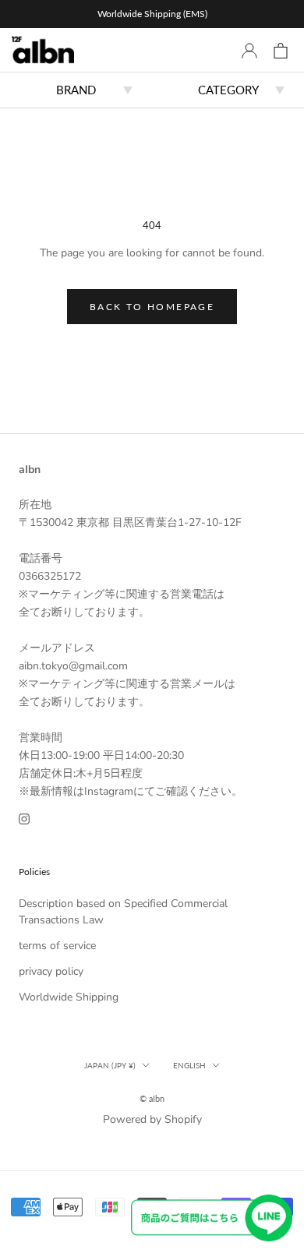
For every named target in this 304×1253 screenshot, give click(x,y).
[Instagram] (24, 818)
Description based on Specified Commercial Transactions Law (123, 911)
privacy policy (51, 971)
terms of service (57, 945)
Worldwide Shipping (68, 997)
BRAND (76, 90)
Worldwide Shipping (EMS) (152, 13)
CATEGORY (228, 90)
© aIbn (152, 1098)
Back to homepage (152, 306)
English (189, 1065)
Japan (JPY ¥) (110, 1065)
